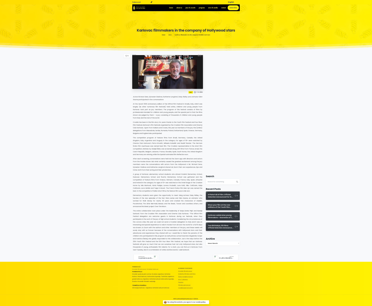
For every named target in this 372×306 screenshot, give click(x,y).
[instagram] (148, 2)
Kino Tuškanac (183, 279)
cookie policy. (201, 302)
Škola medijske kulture (185, 277)
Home (163, 35)
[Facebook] (142, 2)
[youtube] (145, 2)
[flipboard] (152, 2)
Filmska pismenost (184, 285)
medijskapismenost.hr (185, 288)
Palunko (180, 282)
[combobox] (223, 243)
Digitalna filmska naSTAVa (186, 274)
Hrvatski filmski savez (185, 271)
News (170, 35)
